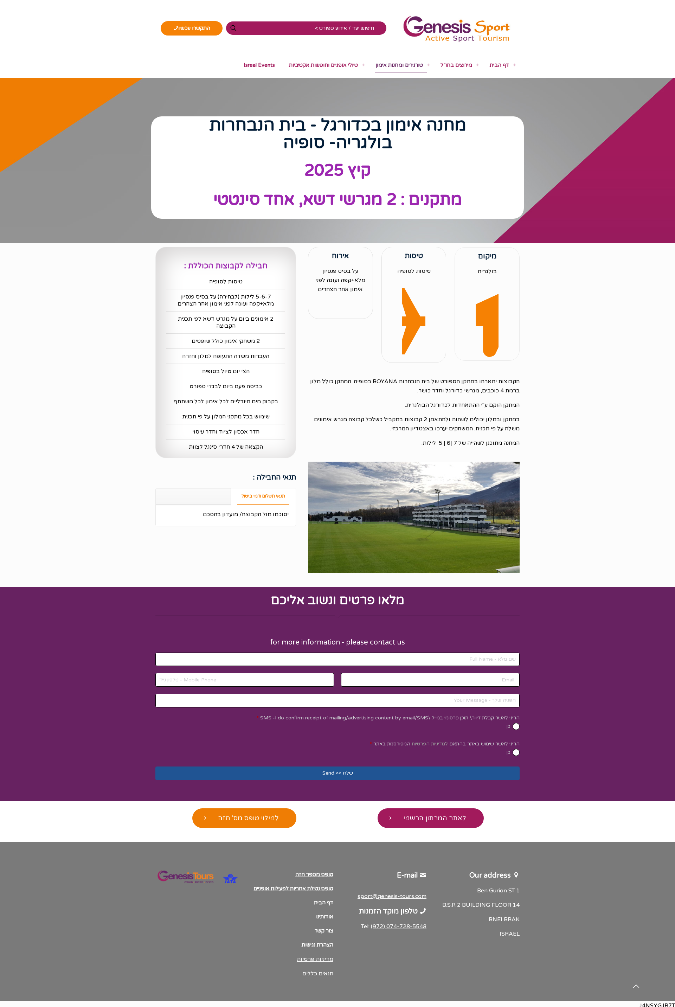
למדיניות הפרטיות (430, 744)
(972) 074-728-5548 (398, 926)
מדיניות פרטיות (315, 959)
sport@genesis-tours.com (392, 896)
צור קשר (324, 931)
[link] (514, 65)
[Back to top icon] (636, 986)
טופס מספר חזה (314, 874)
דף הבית (323, 902)
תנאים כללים (317, 973)
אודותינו (324, 916)
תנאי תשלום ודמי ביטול (263, 496)
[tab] (263, 496)
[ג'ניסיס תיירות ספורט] (456, 28)
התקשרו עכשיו (194, 28)
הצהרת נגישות (317, 945)
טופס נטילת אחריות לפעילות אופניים (293, 888)
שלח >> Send (337, 773)
